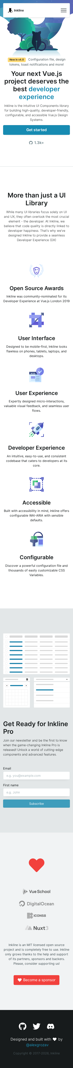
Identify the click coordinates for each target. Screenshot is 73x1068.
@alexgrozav (37, 1045)
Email (7, 768)
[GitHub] (22, 1026)
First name (10, 785)
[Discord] (51, 1026)
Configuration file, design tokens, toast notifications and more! (37, 61)
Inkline (19, 10)
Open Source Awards (37, 288)
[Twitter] (36, 1026)
